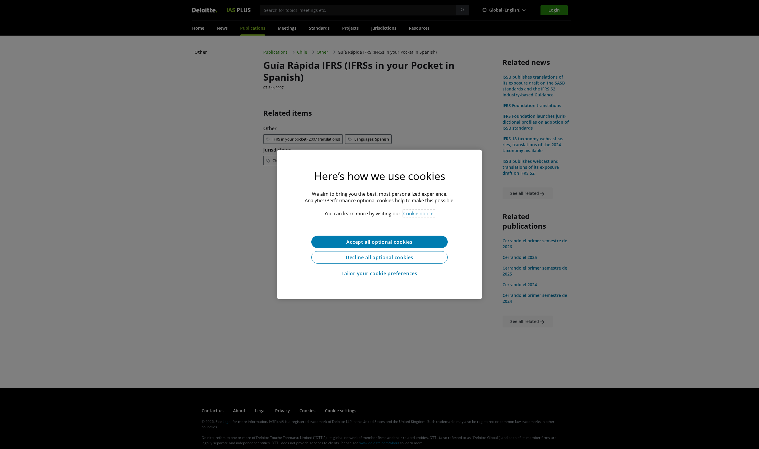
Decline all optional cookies (379, 257)
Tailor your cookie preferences (379, 273)
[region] (379, 224)
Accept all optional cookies (379, 242)
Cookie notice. (419, 213)
